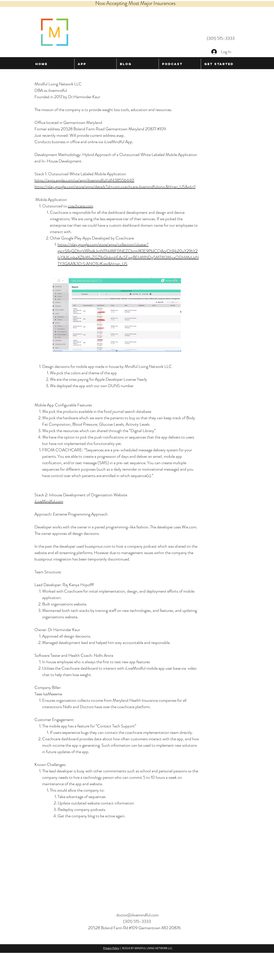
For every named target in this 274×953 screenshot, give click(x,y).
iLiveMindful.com (48, 501)
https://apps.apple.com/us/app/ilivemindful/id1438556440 (84, 180)
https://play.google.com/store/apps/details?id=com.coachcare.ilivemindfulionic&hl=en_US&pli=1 (114, 187)
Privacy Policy (111, 948)
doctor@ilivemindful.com (137, 915)
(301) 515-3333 (221, 38)
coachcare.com (80, 206)
